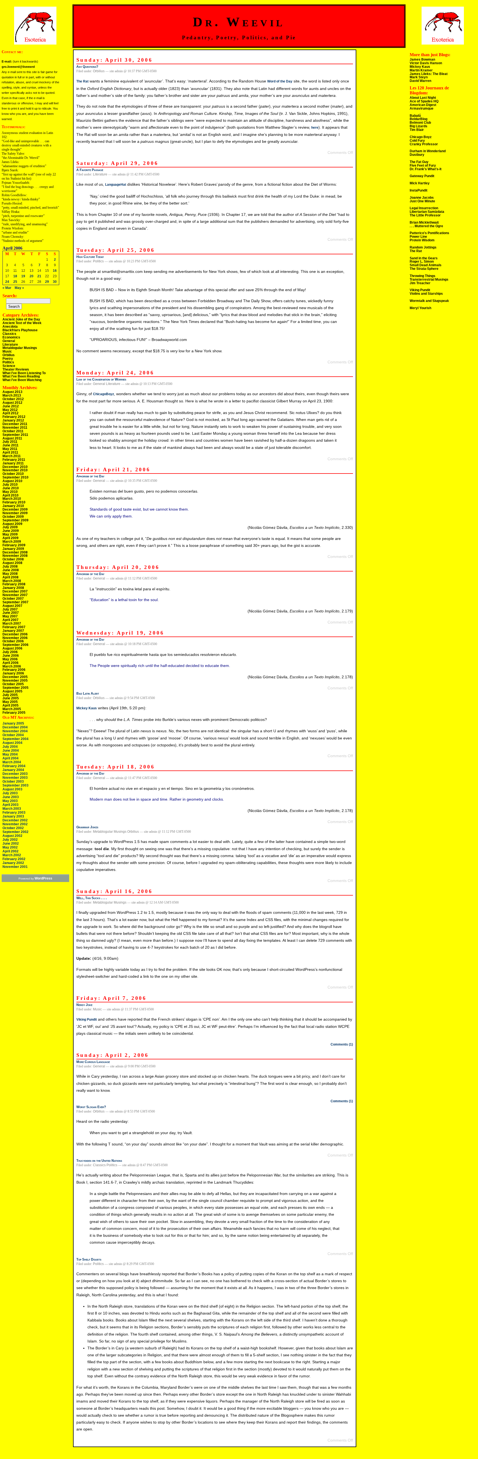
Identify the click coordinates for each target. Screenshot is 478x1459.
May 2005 (10, 702)
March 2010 (11, 499)
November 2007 (15, 595)
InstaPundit (418, 190)
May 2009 (10, 534)
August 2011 (12, 438)
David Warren (420, 81)
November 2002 (15, 824)
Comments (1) (342, 1044)
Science (8, 366)
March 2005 (11, 709)
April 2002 (10, 851)
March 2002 (11, 855)
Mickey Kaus (86, 708)
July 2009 (10, 527)
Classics (9, 334)
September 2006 (15, 645)
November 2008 (15, 556)
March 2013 (11, 395)
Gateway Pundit (422, 176)
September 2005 (15, 688)
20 (31, 276)
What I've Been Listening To (24, 373)
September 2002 (15, 832)
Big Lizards (418, 126)
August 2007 (12, 606)
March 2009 (11, 542)
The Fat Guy (419, 162)
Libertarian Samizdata (427, 212)
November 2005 (15, 680)
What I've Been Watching (21, 380)
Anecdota (10, 326)
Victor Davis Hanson (426, 63)
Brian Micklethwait (424, 222)
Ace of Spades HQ (424, 101)
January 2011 (13, 463)
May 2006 (10, 659)
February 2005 (13, 713)
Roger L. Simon (422, 261)
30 (55, 282)
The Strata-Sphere (424, 269)
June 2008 (10, 570)
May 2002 (10, 847)
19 (23, 276)
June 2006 (10, 656)
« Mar (6, 288)
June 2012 (10, 406)
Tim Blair (417, 130)
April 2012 (10, 413)
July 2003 (10, 793)
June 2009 (10, 531)
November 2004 (15, 731)
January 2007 (13, 631)
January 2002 (13, 863)
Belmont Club (420, 123)
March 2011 (11, 456)
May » (19, 288)
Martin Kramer (421, 70)
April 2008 (10, 577)
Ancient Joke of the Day (21, 319)
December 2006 (15, 634)
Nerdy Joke (84, 1005)
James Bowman (422, 59)
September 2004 (15, 739)
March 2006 (11, 666)
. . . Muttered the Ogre (426, 226)
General (8, 341)
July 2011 (9, 442)
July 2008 (10, 566)
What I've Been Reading (21, 376)
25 (15, 282)
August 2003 (12, 789)
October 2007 (13, 599)
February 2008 (13, 584)
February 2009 (13, 545)
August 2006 (12, 648)
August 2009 (12, 524)
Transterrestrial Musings (429, 279)
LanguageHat (115, 185)
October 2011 (13, 431)
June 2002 (10, 843)
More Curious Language (93, 1062)
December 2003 (15, 774)
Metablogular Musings (19, 348)
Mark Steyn (419, 77)
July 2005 (10, 695)
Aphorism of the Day (90, 476)
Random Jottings (423, 247)
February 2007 (13, 627)
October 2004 (13, 735)
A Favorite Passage (89, 170)
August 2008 (12, 563)
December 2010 (15, 467)
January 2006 (13, 673)
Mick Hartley (420, 183)
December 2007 (15, 591)
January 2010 (13, 506)
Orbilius (8, 355)
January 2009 (13, 549)
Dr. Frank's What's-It (425, 169)
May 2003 (10, 801)
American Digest (423, 105)
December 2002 (15, 820)
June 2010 (10, 488)
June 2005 (10, 698)
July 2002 (10, 840)
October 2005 (13, 684)
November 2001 (15, 867)
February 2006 (13, 670)
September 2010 (15, 477)
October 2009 (13, 517)
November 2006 (15, 638)
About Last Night (423, 98)
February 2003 (13, 812)
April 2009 (10, 538)
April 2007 (10, 620)
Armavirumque (421, 108)
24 (7, 282)
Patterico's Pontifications (429, 233)
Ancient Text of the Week (21, 323)
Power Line (418, 237)
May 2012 (10, 410)
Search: (9, 295)
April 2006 (10, 663)
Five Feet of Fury (423, 165)
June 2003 (10, 797)
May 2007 (10, 616)
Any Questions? (87, 67)
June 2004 (10, 750)
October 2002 (13, 828)
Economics (11, 337)
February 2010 (13, 502)
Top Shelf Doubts (88, 1259)
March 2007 (11, 623)
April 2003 (10, 805)
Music (7, 351)
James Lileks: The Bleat (429, 74)
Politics (8, 362)
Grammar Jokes (87, 827)
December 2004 (15, 727)
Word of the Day (279, 81)
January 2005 (13, 723)
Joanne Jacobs (422, 198)
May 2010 (10, 492)
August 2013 (12, 392)
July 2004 (10, 747)
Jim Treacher (420, 283)
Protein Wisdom (422, 240)
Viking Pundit (86, 1019)
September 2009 (15, 520)
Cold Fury (417, 141)
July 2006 (10, 652)
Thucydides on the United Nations (99, 1161)
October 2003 (13, 781)
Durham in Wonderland (428, 151)
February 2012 (13, 417)
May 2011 (9, 449)
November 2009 (15, 513)
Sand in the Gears (424, 258)
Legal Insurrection (424, 208)
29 (47, 282)
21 (39, 276)
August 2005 (12, 691)
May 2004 (10, 754)
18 (15, 276)
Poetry (7, 359)
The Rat (82, 81)
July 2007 (10, 609)
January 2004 (13, 770)
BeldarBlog (418, 119)
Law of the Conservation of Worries (101, 379)
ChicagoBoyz (103, 394)
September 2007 (15, 602)
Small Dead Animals (425, 265)
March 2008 (11, 581)
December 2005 (15, 677)
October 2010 (13, 474)
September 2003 (15, 785)
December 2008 (15, 552)
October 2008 (13, 559)
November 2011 (14, 428)
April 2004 (10, 758)
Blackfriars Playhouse (20, 330)
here (314, 128)
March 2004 (11, 762)
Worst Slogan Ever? (91, 1107)
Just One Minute (422, 201)
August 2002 (12, 836)
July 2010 (10, 485)
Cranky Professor (424, 144)
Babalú (415, 116)
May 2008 (10, 574)
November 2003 (15, 778)
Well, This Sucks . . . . (91, 898)
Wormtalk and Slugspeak (429, 301)
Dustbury (417, 155)
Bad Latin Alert (87, 693)
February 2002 (13, 859)
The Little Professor (425, 215)
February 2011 (13, 460)
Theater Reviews (15, 369)
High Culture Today (90, 257)
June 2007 (10, 613)
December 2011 (14, 424)
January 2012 (13, 420)
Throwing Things (422, 276)
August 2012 (12, 403)
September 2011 (15, 435)
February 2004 (13, 766)
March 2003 (11, 809)
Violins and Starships (426, 294)
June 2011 (10, 445)
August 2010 (12, 481)
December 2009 (15, 509)
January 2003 (13, 816)
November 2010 (15, 470)
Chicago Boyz (421, 137)
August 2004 (12, 743)
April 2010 (10, 495)
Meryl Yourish (420, 308)
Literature (10, 344)
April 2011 (10, 452)
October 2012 (13, 399)
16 (55, 271)
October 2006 (13, 641)
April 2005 (10, 705)
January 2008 (13, 588)
